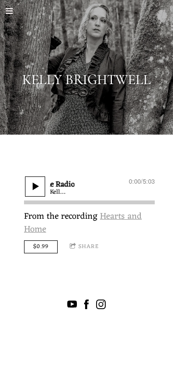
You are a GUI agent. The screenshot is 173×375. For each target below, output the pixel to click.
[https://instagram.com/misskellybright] (101, 306)
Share (88, 246)
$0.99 (41, 246)
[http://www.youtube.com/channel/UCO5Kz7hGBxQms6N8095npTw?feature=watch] (72, 306)
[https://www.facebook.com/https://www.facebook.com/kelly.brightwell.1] (86, 306)
